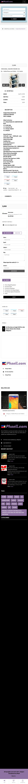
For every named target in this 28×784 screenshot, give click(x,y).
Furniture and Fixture (6, 636)
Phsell (18, 773)
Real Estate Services (6, 727)
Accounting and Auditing (7, 533)
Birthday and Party (5, 567)
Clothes (3, 596)
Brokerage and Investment (7, 577)
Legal (2, 667)
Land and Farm (4, 665)
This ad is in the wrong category (12, 290)
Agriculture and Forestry (7, 538)
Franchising (4, 634)
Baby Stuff (3, 555)
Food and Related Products (7, 632)
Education (3, 622)
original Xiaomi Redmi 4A (13, 190)
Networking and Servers (7, 696)
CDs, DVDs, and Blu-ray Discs (8, 595)
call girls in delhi (5, 500)
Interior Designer (5, 656)
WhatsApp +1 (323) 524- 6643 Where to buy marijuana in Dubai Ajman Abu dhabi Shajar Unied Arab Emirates (13, 512)
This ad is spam (8, 286)
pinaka (20, 503)
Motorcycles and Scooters (7, 689)
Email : (4, 242)
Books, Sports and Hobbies (7, 574)
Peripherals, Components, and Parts (9, 713)
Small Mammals (5, 741)
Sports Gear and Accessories (8, 746)
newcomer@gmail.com (11, 225)
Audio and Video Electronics (8, 548)
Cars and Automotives (6, 586)
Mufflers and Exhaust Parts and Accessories (11, 691)
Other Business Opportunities (8, 705)
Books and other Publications (8, 572)
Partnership (4, 708)
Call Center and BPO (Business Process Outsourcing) (13, 581)
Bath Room (3, 560)
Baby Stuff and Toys (6, 557)
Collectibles (4, 600)
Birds (2, 565)
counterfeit (20, 500)
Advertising (4, 534)
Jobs (2, 663)
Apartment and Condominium (8, 540)
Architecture (4, 543)
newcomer (10, 212)
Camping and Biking (6, 583)
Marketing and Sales (6, 675)
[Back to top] (23, 775)
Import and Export (5, 653)
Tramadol (15, 507)
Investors (3, 660)
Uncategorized (4, 758)
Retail (2, 732)
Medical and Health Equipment (8, 682)
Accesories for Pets (5, 524)
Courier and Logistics (6, 613)
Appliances (3, 541)
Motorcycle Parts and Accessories (9, 687)
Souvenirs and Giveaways (7, 742)
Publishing (3, 720)
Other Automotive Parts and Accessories (11, 703)
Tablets (3, 749)
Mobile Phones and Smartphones (9, 684)
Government (4, 638)
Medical (3, 679)
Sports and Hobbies (5, 744)
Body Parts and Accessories (7, 570)
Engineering (4, 627)
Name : (4, 237)
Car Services (4, 584)
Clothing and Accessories (7, 598)
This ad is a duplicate (10, 288)
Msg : (4, 252)
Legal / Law (4, 668)
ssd (9, 507)
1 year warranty (11, 188)
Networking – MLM (6, 694)
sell (20, 190)
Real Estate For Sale (5, 725)
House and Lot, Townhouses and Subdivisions (12, 650)
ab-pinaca (10, 496)
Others (2, 706)
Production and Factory (6, 718)
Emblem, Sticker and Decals (7, 624)
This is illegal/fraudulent (10, 285)
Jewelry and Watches (6, 662)
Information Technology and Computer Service (12, 655)
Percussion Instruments (6, 711)
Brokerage (3, 576)
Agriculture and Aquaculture (8, 536)
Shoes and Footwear (6, 739)
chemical (14, 500)
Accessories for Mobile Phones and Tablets (11, 531)
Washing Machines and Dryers (8, 765)
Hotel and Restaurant (6, 648)
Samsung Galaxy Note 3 (9, 410)
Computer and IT (5, 603)
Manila (21, 71)
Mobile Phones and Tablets (9, 28)
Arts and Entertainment (7, 546)
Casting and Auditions (6, 589)
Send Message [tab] (8, 232)
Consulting (3, 608)
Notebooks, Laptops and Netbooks (9, 699)
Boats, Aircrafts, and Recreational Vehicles (11, 569)
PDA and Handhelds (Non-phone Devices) (11, 710)
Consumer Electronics (6, 610)
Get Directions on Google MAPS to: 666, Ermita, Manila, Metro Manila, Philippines (15, 328)
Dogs (2, 617)
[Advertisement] (14, 47)
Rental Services (4, 729)
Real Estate (3, 722)
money (8, 503)
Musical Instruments (6, 692)
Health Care (4, 639)
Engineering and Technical (7, 629)
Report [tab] (7, 280)
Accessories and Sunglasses (7, 529)
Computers (3, 605)
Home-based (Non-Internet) (7, 646)
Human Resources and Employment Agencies (12, 651)
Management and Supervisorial (8, 674)
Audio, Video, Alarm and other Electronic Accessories (14, 550)
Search (15, 19)
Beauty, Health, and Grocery (8, 562)
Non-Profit (3, 698)
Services (3, 737)
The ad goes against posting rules (12, 291)
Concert (3, 607)
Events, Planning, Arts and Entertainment (11, 631)
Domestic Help (4, 619)
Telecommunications (6, 751)
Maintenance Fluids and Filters (8, 672)
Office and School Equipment (8, 701)
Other (6, 293)
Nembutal (14, 503)
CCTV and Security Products (8, 593)
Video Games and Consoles (7, 763)
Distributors (4, 615)
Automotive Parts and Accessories (9, 552)
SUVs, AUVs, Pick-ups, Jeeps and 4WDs (10, 747)
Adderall (17, 496)
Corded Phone (4, 612)
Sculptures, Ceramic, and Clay (8, 734)
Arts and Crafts (4, 545)
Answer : (5, 265)
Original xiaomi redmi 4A (10, 69)
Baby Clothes (4, 553)
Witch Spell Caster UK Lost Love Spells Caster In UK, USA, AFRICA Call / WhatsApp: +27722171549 (17, 457)
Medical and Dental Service (7, 680)
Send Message (14, 271)
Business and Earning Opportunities (9, 579)
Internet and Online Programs (8, 658)
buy (22, 496)
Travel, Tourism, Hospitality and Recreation (11, 756)
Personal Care (4, 715)
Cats (2, 591)
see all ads (10, 216)
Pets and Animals (5, 717)
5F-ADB (3, 496)
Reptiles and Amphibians (7, 730)
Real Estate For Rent (6, 723)
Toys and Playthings (6, 754)
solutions (4, 507)
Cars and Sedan (4, 588)
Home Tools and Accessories (7, 643)
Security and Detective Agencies (9, 735)
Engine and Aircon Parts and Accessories (10, 625)
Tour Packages (4, 753)
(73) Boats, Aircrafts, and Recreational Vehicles (12, 522)
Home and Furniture (6, 641)
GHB (3, 503)
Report (14, 297)
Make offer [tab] (17, 232)
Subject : (5, 247)
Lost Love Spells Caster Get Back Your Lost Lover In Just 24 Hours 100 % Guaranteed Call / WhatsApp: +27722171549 (17, 483)
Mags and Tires (4, 670)
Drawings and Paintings (6, 620)
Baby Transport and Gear (7, 558)
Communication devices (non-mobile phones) (12, 601)
